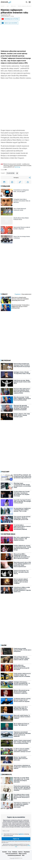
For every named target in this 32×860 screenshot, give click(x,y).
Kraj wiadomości (26, 294)
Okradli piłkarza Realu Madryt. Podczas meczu (21, 218)
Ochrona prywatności (11, 853)
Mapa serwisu (22, 853)
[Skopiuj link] (19, 182)
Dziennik (2, 6)
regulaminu (21, 834)
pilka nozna (13, 6)
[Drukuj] (12, 182)
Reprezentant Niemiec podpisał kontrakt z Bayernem (21, 228)
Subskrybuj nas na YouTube (11, 19)
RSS (23, 855)
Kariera (20, 852)
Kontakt (4, 852)
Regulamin (27, 852)
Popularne (17, 294)
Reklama (14, 852)
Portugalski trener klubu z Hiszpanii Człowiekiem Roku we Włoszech (21, 201)
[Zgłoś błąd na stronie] (27, 182)
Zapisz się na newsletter (10, 23)
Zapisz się (16, 839)
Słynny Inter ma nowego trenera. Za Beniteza (21, 237)
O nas (9, 852)
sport (8, 6)
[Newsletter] (4, 182)
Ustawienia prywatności (14, 855)
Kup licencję (17, 167)
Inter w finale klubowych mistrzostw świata (19, 209)
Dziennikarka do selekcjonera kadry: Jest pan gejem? (21, 190)
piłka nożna (10, 173)
